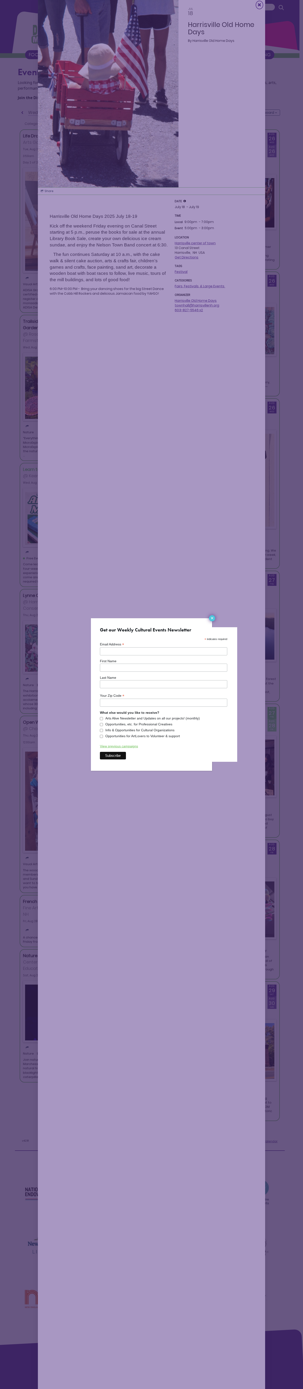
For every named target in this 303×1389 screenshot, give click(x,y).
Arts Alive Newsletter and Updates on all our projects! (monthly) (152, 718)
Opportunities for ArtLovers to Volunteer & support (142, 736)
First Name (108, 661)
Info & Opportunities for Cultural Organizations (139, 730)
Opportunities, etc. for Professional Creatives (138, 724)
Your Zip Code (112, 695)
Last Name (108, 677)
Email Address (112, 644)
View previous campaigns (119, 746)
